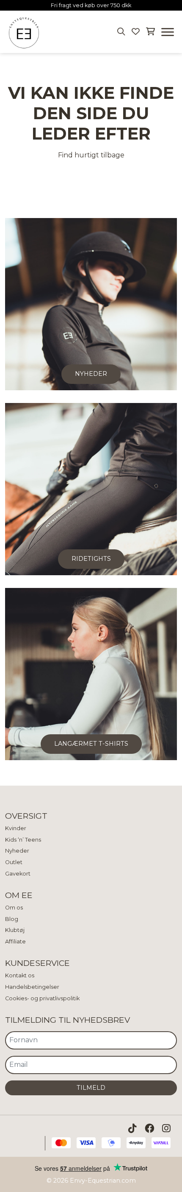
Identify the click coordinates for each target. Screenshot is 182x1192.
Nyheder (17, 851)
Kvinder (15, 828)
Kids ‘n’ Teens (23, 840)
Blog (11, 919)
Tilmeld (91, 1087)
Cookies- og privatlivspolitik (42, 998)
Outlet (13, 862)
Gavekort (17, 873)
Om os (14, 907)
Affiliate (15, 941)
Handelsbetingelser (32, 987)
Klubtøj (15, 930)
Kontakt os (19, 975)
